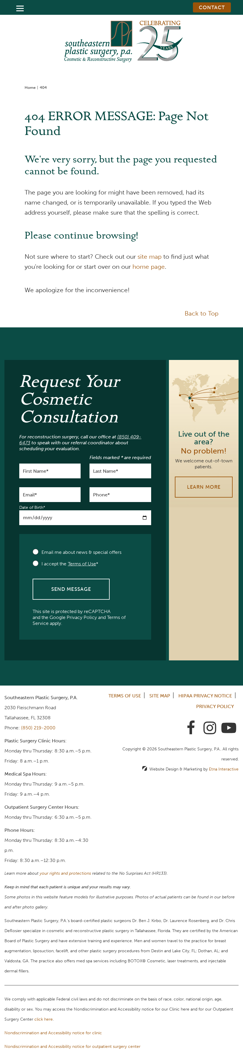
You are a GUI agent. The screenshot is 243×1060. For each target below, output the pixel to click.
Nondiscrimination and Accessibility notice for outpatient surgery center (72, 1046)
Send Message (71, 589)
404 (43, 87)
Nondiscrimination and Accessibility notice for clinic (53, 1032)
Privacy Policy (82, 617)
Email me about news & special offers (81, 552)
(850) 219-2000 (38, 728)
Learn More (204, 487)
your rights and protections (65, 873)
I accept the (53, 564)
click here (43, 1019)
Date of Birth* (32, 508)
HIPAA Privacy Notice (205, 696)
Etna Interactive (224, 769)
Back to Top (201, 313)
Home (30, 87)
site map (150, 256)
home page (148, 266)
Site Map (159, 696)
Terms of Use (124, 696)
